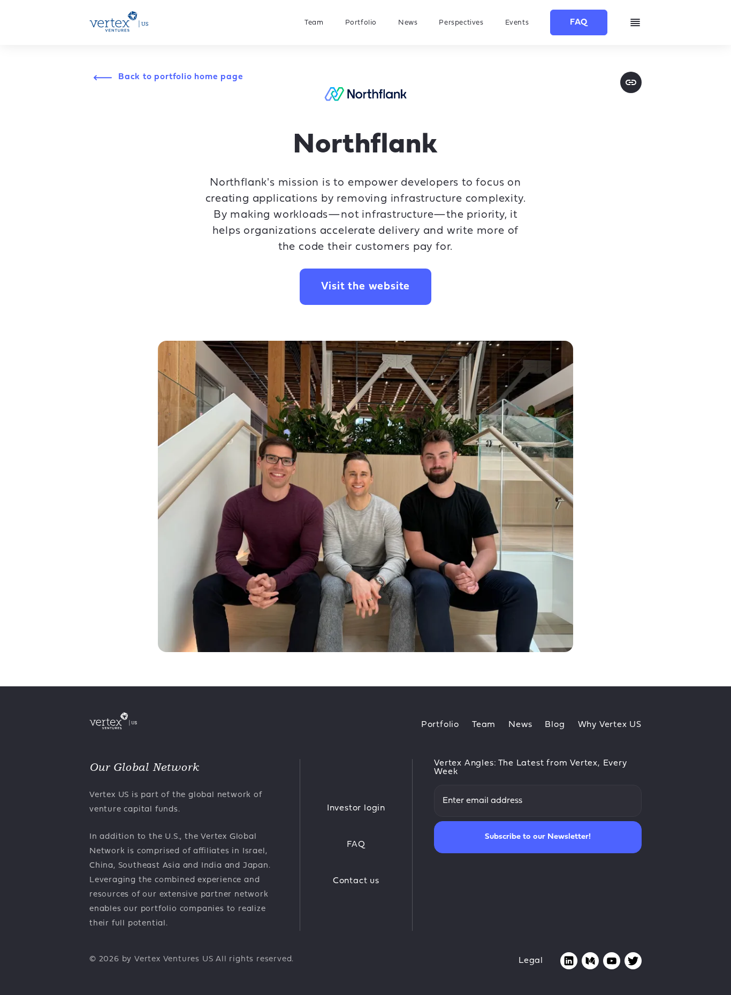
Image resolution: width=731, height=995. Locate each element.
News (407, 22)
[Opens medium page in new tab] (590, 960)
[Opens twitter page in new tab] (633, 960)
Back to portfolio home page (180, 77)
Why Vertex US (610, 725)
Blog (555, 725)
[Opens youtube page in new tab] (611, 960)
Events (517, 22)
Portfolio (361, 22)
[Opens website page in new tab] (631, 82)
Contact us (356, 881)
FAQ (579, 22)
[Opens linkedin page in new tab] (568, 960)
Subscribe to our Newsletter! (538, 837)
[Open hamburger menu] (635, 22)
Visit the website (365, 286)
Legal (531, 960)
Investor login (356, 808)
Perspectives (461, 22)
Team (313, 22)
